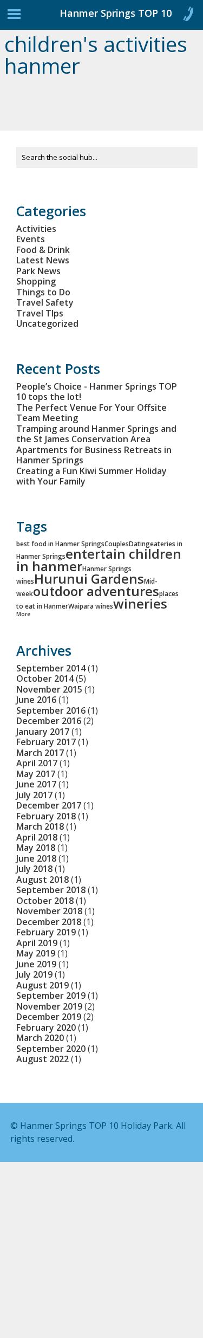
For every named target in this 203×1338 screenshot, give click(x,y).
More (23, 614)
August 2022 (42, 1059)
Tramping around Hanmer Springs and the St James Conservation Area (96, 434)
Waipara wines (90, 606)
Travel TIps (39, 313)
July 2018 (34, 869)
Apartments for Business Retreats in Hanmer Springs (94, 455)
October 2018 (45, 901)
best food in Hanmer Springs (60, 543)
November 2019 (49, 1006)
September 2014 (51, 668)
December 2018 (48, 922)
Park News (38, 271)
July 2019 (34, 974)
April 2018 (36, 837)
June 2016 (36, 700)
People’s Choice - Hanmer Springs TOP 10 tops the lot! (96, 391)
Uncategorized (47, 323)
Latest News (42, 260)
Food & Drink (43, 250)
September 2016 (51, 710)
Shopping (36, 281)
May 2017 (35, 774)
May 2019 (35, 953)
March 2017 (40, 753)
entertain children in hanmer (98, 560)
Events (30, 239)
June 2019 (36, 964)
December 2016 (48, 721)
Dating (139, 543)
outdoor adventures (96, 591)
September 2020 (51, 1049)
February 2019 (46, 932)
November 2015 (49, 689)
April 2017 (36, 763)
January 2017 (42, 732)
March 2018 (40, 826)
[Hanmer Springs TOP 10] (54, 17)
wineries (140, 603)
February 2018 (46, 816)
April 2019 (36, 943)
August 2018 (42, 879)
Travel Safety (45, 302)
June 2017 (36, 784)
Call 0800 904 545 (188, 16)
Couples (116, 543)
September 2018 (51, 890)
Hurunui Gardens (89, 578)
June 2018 (36, 858)
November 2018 (49, 911)
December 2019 (48, 1017)
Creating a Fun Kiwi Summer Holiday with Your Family (91, 476)
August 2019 (42, 985)
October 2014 (45, 678)
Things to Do (43, 292)
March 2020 (40, 1038)
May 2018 (35, 848)
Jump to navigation (14, 17)
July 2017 (34, 795)
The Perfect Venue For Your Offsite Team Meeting (91, 413)
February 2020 (46, 1027)
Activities (36, 229)
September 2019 (51, 995)
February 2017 (46, 742)
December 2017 (48, 805)
